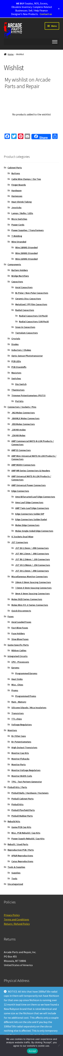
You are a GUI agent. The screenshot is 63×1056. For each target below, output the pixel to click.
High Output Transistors (24, 747)
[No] (58, 1045)
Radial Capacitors (24, 310)
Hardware (16, 190)
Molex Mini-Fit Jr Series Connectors (29, 604)
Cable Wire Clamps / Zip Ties (26, 179)
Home (11, 54)
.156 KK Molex (18, 435)
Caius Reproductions (22, 861)
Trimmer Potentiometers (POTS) (28, 395)
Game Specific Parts (18, 644)
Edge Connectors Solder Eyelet (31, 519)
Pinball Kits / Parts (17, 787)
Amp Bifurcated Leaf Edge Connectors (35, 496)
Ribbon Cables (18, 650)
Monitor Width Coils (21, 775)
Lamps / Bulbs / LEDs (22, 213)
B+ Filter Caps (18, 736)
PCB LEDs (16, 361)
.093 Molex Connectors (23, 424)
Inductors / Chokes (21, 349)
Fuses (11, 616)
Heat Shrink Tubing (21, 201)
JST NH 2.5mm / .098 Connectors (32, 553)
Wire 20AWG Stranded (26, 253)
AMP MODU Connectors (23, 464)
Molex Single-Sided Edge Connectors (34, 530)
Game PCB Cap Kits (21, 827)
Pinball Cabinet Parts (22, 798)
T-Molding (16, 235)
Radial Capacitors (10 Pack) (33, 315)
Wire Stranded (18, 241)
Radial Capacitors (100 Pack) (34, 321)
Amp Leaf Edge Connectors (29, 502)
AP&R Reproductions (22, 855)
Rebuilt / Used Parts (18, 844)
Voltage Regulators (21, 724)
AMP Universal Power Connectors (28, 485)
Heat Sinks (17, 679)
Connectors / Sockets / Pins (22, 406)
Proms (14, 690)
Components (14, 264)
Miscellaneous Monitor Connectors (29, 576)
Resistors (16, 372)
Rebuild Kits (14, 821)
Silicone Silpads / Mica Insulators (28, 707)
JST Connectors (19, 542)
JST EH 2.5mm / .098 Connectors (32, 548)
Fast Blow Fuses (19, 627)
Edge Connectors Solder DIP (29, 513)
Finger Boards (18, 184)
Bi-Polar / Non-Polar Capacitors (31, 292)
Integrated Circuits (18, 656)
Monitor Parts (18, 764)
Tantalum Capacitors (26, 332)
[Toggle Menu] (54, 41)
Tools (14, 878)
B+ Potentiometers (21, 741)
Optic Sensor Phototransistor (27, 355)
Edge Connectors (20, 490)
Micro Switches (19, 218)
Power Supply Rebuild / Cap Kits (28, 838)
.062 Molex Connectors (23, 412)
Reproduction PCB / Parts (21, 849)
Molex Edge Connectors (27, 525)
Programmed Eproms (26, 673)
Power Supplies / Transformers (27, 230)
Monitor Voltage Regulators (25, 770)
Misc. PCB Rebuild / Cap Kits (25, 832)
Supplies (15, 872)
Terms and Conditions (16, 919)
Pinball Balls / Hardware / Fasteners (30, 792)
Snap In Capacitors (25, 327)
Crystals (15, 338)
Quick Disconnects (21, 610)
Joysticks (16, 207)
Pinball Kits (17, 804)
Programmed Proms (25, 696)
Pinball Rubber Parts (22, 815)
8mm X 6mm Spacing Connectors (32, 593)
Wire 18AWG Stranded (26, 247)
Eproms (15, 667)
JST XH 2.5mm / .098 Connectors (32, 570)
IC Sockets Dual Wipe (22, 536)
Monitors (12, 730)
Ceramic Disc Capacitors (28, 298)
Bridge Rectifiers (20, 275)
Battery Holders (19, 270)
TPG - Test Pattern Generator (26, 781)
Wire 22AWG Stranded (26, 258)
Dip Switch (21, 384)
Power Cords (17, 224)
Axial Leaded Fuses (21, 621)
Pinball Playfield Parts (23, 810)
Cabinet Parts (15, 167)
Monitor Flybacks (20, 758)
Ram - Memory (18, 701)
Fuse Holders (18, 633)
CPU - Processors (20, 661)
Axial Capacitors (24, 287)
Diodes (15, 344)
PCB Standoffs (18, 367)
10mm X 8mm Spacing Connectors (33, 582)
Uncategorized (15, 884)
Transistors (17, 713)
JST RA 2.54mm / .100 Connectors (32, 559)
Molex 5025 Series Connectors (26, 599)
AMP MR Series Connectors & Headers (30, 470)
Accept (32, 1051)
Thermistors (18, 389)
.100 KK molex (18, 429)
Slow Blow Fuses (20, 639)
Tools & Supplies (16, 867)
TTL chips (16, 718)
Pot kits (19, 401)
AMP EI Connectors (21, 450)
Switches (16, 378)
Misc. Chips (17, 684)
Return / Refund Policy (17, 923)
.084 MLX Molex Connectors (25, 418)
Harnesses (16, 196)
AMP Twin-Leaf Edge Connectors (32, 508)
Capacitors (17, 281)
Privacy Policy (12, 915)
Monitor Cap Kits (20, 753)
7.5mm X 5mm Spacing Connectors (33, 587)
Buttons (15, 173)
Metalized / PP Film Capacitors (31, 304)
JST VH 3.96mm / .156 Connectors (32, 565)
